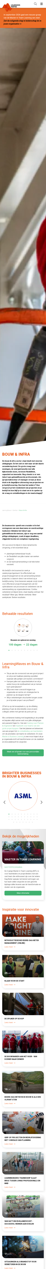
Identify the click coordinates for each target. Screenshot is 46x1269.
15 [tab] (21, 817)
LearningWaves (6, 510)
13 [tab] (15, 817)
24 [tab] (18, 819)
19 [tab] (34, 817)
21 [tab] (9, 819)
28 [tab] (31, 819)
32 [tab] (17, 822)
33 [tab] (20, 822)
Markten (15, 510)
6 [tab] (25, 650)
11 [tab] (9, 817)
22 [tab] (12, 819)
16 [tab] (25, 817)
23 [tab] (15, 819)
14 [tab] (18, 817)
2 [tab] (12, 650)
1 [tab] (9, 650)
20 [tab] (37, 817)
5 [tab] (21, 650)
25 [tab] (21, 819)
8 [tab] (31, 650)
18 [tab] (31, 817)
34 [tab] (23, 822)
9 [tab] (34, 650)
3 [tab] (15, 650)
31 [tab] (14, 822)
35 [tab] (26, 822)
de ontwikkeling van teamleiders (30, 731)
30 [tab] (37, 819)
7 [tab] (28, 650)
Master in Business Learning (13, 736)
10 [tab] (37, 650)
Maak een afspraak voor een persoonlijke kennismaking (23, 753)
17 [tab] (28, 817)
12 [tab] (12, 817)
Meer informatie (23, 893)
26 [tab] (25, 819)
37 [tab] (32, 822)
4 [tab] (18, 650)
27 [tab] (28, 819)
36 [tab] (29, 822)
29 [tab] (34, 819)
